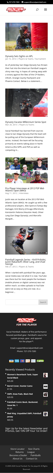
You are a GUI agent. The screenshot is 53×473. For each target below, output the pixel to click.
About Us (17, 458)
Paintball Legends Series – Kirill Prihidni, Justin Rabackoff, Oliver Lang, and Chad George (25, 261)
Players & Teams (25, 59)
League (31, 452)
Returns (19, 452)
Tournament (40, 59)
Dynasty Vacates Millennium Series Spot (25, 121)
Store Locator (17, 448)
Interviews (24, 193)
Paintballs (36, 455)
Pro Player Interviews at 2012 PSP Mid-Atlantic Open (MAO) (24, 189)
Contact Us (31, 458)
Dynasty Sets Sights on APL (19, 56)
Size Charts (34, 448)
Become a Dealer (18, 455)
